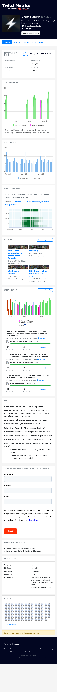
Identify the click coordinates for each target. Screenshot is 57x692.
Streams (17, 42)
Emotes (26, 42)
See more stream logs (45, 290)
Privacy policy (12, 650)
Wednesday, (35, 202)
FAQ (3, 649)
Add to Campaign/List (31, 33)
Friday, (8, 204)
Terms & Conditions (26, 650)
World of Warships (17, 383)
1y (23, 53)
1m (27, 55)
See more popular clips (45, 240)
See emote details (12, 625)
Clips (41, 42)
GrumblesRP (30, 17)
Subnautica (43, 279)
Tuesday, (26, 202)
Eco (40, 254)
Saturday (15, 204)
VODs (34, 42)
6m (26, 53)
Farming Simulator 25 (18, 341)
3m (23, 55)
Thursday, (45, 202)
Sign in (52, 650)
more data (42, 347)
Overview (7, 42)
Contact (43, 649)
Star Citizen (22, 261)
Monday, (18, 202)
